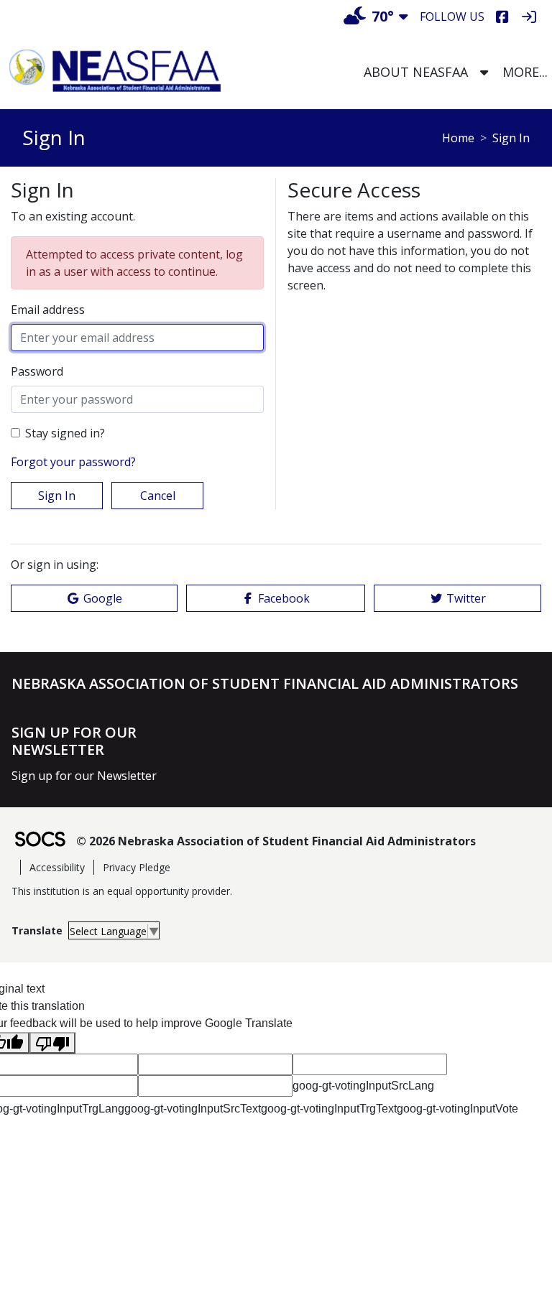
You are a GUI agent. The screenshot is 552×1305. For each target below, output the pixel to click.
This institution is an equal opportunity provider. (122, 891)
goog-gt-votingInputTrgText (329, 1108)
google (102, 598)
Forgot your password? (73, 462)
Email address (48, 309)
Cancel (157, 495)
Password (37, 371)
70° (383, 16)
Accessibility (57, 867)
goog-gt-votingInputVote (457, 1108)
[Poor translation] (52, 1043)
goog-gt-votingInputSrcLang (363, 1085)
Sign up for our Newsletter (84, 776)
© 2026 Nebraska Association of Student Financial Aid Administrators (276, 841)
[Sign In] (528, 17)
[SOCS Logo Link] (40, 840)
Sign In (56, 495)
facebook (284, 598)
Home (458, 138)
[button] (484, 72)
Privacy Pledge (136, 867)
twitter (466, 598)
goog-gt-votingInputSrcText (192, 1108)
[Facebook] (502, 17)
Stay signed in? (65, 433)
